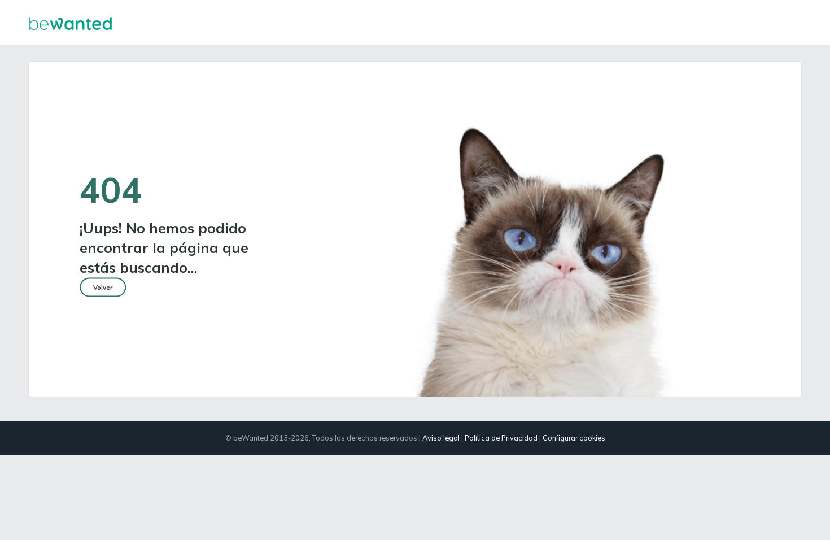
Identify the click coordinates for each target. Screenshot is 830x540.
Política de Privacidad (501, 437)
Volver (102, 287)
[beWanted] (70, 23)
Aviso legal (441, 437)
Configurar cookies (574, 437)
